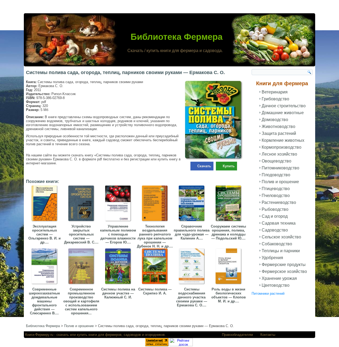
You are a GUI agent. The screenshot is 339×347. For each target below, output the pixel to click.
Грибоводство (275, 99)
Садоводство (275, 230)
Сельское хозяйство (281, 237)
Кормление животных (283, 140)
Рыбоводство (275, 209)
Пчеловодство (276, 195)
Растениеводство (279, 202)
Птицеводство (276, 188)
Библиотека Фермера (176, 37)
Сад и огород (275, 216)
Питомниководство (280, 168)
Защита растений (279, 133)
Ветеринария (275, 92)
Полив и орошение (280, 181)
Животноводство (278, 126)
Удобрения (272, 257)
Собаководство (277, 244)
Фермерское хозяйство (284, 271)
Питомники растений (268, 293)
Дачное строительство (284, 106)
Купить (229, 166)
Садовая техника (279, 223)
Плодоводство (276, 175)
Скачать (204, 166)
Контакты (267, 335)
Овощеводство (276, 161)
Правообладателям (237, 335)
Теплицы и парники (281, 251)
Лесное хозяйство (279, 154)
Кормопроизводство (281, 147)
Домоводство (275, 119)
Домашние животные (283, 112)
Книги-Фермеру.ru (39, 335)
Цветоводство (275, 285)
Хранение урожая (279, 278)
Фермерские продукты (284, 264)
